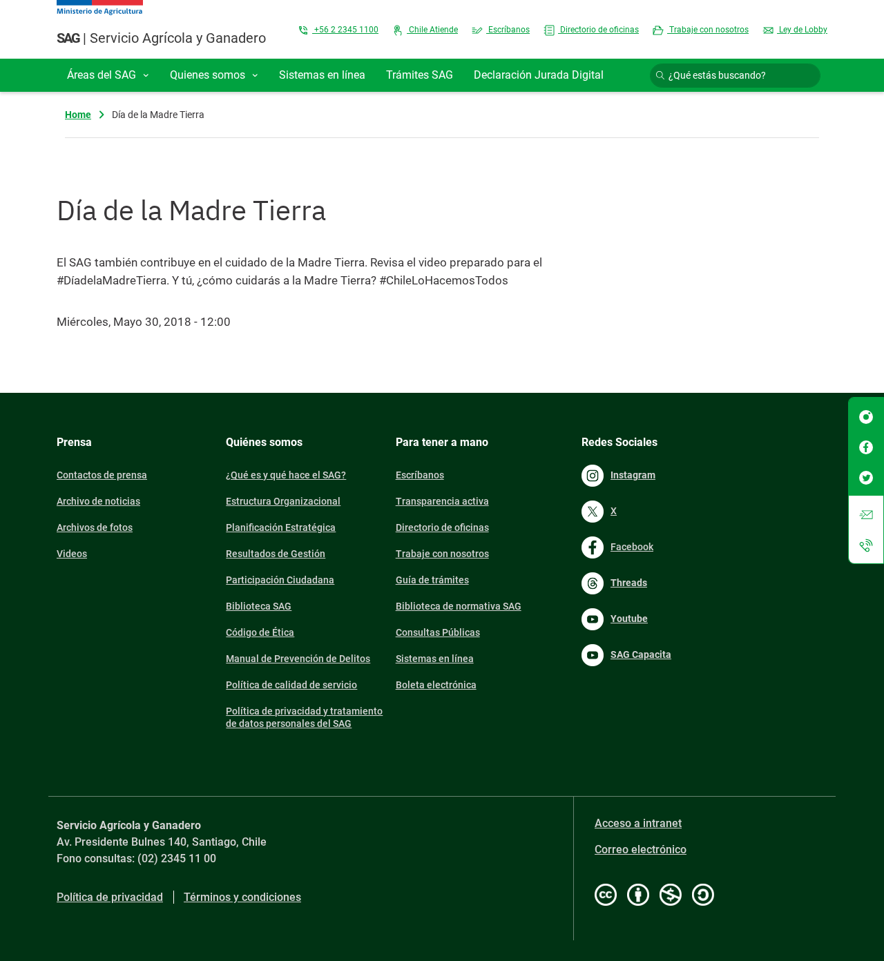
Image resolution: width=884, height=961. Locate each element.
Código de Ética (260, 632)
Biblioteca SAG (258, 606)
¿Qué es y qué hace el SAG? (286, 474)
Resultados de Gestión (275, 553)
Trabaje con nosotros (708, 30)
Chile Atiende (432, 30)
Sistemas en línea (435, 658)
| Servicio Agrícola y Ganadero (161, 38)
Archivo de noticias (98, 501)
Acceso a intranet (638, 823)
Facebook (632, 546)
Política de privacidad (110, 897)
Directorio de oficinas (598, 30)
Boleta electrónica (436, 684)
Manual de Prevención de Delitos (298, 658)
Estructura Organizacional (283, 501)
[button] (108, 75)
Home (78, 114)
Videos (72, 553)
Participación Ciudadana (280, 579)
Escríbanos (508, 30)
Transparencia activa (442, 501)
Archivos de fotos (95, 527)
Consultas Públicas (438, 632)
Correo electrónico (640, 849)
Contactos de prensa (102, 474)
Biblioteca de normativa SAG (458, 606)
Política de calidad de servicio (291, 684)
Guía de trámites (432, 579)
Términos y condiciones (242, 897)
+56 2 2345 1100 (345, 30)
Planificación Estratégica (281, 527)
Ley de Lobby (802, 30)
